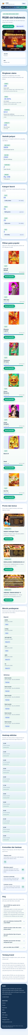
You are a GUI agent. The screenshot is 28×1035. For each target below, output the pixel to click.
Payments (4, 1007)
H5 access (4, 1017)
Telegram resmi (5, 1019)
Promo (3, 1005)
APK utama (4, 1015)
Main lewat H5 (20, 26)
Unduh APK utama (8, 26)
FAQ (3, 1010)
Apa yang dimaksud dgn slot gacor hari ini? (12, 935)
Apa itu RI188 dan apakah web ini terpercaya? (12, 906)
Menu (24, 3)
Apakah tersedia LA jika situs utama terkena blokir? (12, 928)
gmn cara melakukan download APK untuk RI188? (13, 922)
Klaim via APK (8, 538)
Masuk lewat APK (9, 276)
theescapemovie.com (7, 1021)
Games (4, 1003)
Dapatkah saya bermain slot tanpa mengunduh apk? (12, 941)
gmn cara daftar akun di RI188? (11, 947)
